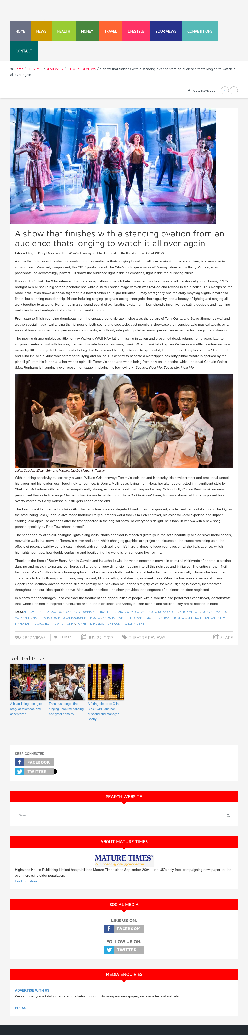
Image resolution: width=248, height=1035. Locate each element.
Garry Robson (145, 611)
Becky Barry (71, 611)
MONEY (87, 31)
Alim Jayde (30, 611)
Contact (24, 51)
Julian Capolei (168, 611)
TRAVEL (110, 31)
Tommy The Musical (90, 623)
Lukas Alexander (214, 611)
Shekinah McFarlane (202, 617)
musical (95, 617)
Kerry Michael (190, 611)
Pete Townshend (137, 617)
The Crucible (40, 623)
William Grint (134, 623)
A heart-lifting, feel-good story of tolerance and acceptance (26, 709)
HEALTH (63, 31)
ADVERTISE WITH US (32, 990)
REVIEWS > (54, 69)
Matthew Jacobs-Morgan (51, 617)
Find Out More (26, 881)
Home (20, 31)
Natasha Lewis (113, 617)
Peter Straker (162, 617)
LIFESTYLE (136, 31)
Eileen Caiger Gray (120, 611)
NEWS (41, 31)
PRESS (20, 1008)
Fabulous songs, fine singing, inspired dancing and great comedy (66, 709)
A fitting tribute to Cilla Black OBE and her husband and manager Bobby (103, 711)
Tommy (70, 623)
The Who (57, 623)
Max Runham (80, 617)
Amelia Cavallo (50, 611)
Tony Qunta (114, 623)
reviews (180, 617)
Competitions (199, 31)
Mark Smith (23, 617)
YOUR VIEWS (165, 31)
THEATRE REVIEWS (81, 69)
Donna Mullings (94, 611)
